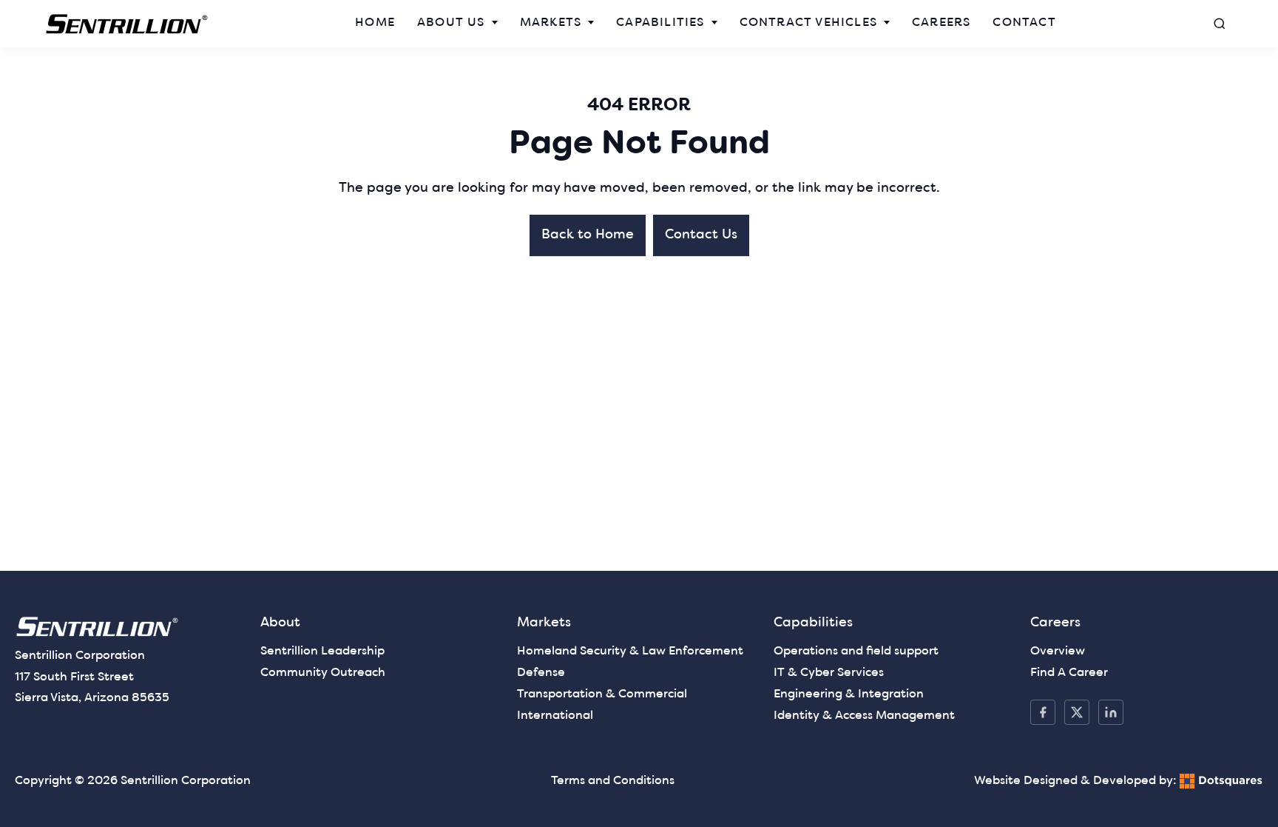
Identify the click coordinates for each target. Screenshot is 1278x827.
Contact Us (701, 235)
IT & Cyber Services (829, 673)
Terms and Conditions (612, 781)
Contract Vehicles (808, 23)
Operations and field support (856, 651)
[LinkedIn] (1110, 712)
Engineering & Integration (849, 694)
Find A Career (1069, 673)
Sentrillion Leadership (322, 651)
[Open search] (1220, 23)
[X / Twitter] (1076, 712)
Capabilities (660, 23)
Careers (941, 23)
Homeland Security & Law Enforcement (630, 651)
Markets (550, 23)
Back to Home (587, 235)
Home (375, 23)
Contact (1024, 23)
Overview (1057, 651)
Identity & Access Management (864, 716)
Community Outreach (322, 673)
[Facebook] (1042, 712)
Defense (541, 673)
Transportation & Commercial (602, 694)
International (555, 716)
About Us (451, 23)
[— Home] (127, 24)
